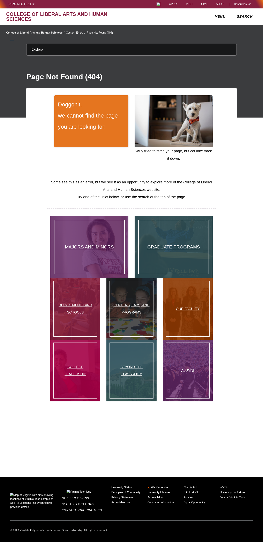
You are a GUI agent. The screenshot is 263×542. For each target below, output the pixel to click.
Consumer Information (161, 502)
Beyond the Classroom (131, 370)
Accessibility (155, 497)
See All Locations (79, 504)
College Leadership (75, 370)
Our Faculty (188, 309)
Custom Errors (75, 32)
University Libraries (159, 492)
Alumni (187, 370)
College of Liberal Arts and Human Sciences (35, 32)
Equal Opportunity (194, 502)
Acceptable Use (120, 502)
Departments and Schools (75, 308)
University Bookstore (232, 492)
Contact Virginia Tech (83, 510)
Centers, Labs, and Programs (131, 308)
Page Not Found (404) (100, 32)
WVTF (223, 487)
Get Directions (77, 498)
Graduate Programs (173, 246)
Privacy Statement (122, 497)
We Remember (160, 487)
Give (204, 4)
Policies (188, 497)
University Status (121, 487)
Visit (189, 4)
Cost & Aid (190, 487)
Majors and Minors (89, 246)
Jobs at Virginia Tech (232, 497)
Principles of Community (126, 492)
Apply (173, 4)
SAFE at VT (191, 492)
